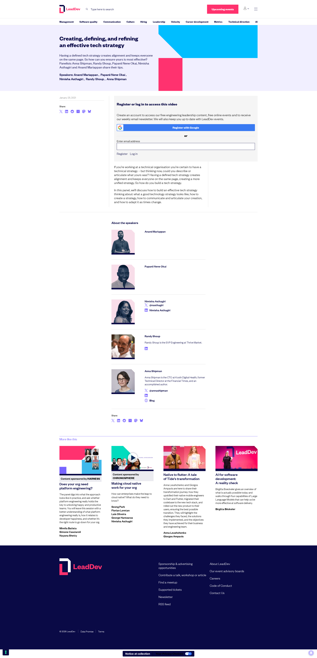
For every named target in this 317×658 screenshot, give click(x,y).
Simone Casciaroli (70, 532)
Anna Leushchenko (174, 532)
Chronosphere (124, 478)
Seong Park (118, 506)
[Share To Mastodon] (83, 112)
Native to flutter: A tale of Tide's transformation (181, 476)
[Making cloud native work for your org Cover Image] (132, 458)
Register (122, 154)
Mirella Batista (68, 528)
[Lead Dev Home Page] (80, 583)
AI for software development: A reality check (226, 478)
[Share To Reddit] (72, 112)
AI (256, 21)
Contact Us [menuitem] (217, 593)
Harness (93, 478)
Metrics (218, 21)
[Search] (87, 9)
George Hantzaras (122, 517)
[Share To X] (61, 112)
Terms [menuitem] (101, 631)
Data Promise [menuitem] (87, 631)
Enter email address (128, 141)
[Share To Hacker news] (78, 112)
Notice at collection (137, 653)
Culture (130, 21)
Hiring (143, 21)
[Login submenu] (246, 8)
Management (66, 21)
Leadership (159, 21)
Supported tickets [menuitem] (170, 589)
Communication (112, 21)
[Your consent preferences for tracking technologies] (6, 652)
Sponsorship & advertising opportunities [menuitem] (175, 566)
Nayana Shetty (68, 535)
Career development (197, 21)
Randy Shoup (95, 79)
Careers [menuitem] (215, 578)
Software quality (88, 21)
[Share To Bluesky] (89, 112)
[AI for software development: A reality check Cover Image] (236, 458)
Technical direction (238, 21)
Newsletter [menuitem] (165, 597)
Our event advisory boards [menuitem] (227, 571)
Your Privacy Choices (169, 653)
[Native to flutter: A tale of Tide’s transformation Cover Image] (184, 458)
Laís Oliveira (118, 514)
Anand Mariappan (86, 74)
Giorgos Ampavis (173, 536)
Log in (134, 154)
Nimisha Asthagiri (71, 79)
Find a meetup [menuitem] (167, 582)
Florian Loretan (120, 510)
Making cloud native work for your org (126, 485)
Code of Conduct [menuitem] (221, 585)
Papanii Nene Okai (113, 74)
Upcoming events (223, 9)
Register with (186, 127)
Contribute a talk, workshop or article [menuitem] (182, 575)
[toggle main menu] (256, 9)
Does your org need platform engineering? (75, 485)
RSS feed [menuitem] (164, 604)
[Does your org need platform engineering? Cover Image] (80, 460)
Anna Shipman (116, 79)
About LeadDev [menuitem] (220, 564)
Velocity (175, 21)
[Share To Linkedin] (66, 112)
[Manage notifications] (311, 653)
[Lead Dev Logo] (70, 9)
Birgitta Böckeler (225, 509)
